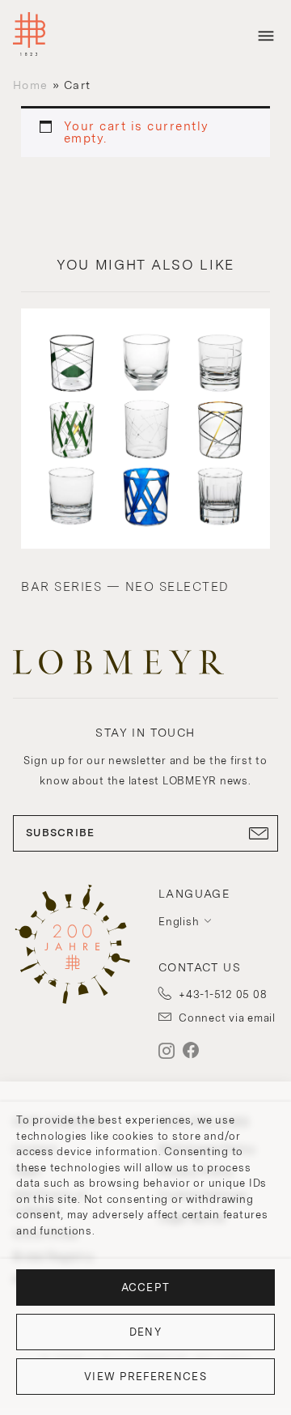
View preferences (145, 1376)
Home (30, 85)
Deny (145, 1332)
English (178, 922)
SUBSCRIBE (60, 832)
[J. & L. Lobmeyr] (29, 36)
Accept (146, 1287)
